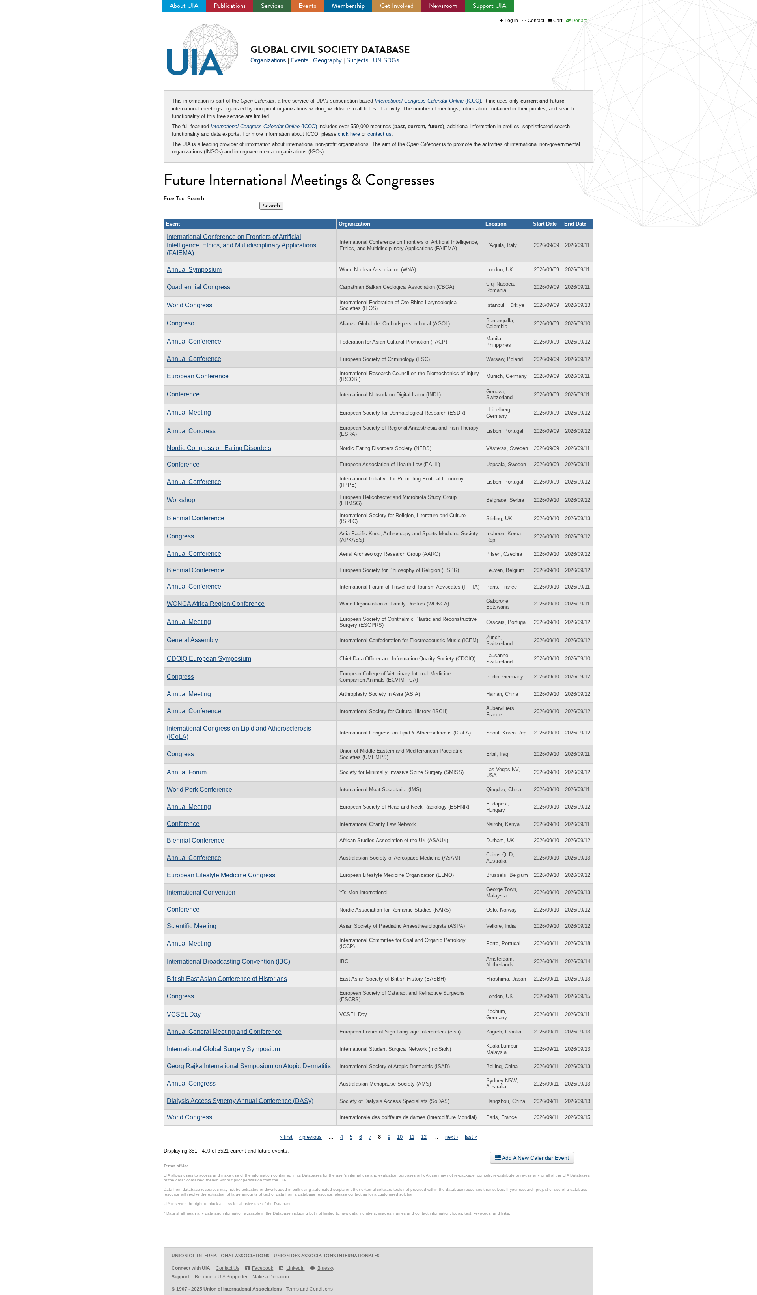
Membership (348, 6)
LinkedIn (295, 1268)
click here (349, 134)
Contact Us (227, 1268)
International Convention (201, 892)
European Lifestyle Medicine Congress (221, 875)
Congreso (180, 323)
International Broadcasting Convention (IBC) (228, 961)
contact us (379, 134)
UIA (193, 45)
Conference (183, 394)
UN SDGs (386, 60)
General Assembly (192, 640)
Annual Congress (191, 431)
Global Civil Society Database (330, 49)
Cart (557, 20)
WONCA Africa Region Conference (216, 603)
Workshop (181, 500)
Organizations (268, 60)
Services (272, 6)
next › (451, 1137)
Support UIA (489, 6)
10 (400, 1137)
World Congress (189, 305)
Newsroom (443, 6)
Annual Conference (194, 341)
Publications (230, 6)
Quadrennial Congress (198, 287)
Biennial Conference (195, 518)
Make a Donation (270, 1277)
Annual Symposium (194, 269)
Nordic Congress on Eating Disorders (219, 448)
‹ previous (310, 1137)
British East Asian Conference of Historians (227, 978)
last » (471, 1137)
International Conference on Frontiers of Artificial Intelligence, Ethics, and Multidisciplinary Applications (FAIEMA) (241, 245)
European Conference (198, 376)
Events (307, 6)
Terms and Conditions (309, 1289)
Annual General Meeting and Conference (224, 1031)
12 (424, 1137)
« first (286, 1137)
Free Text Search (184, 199)
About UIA (184, 6)
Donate (579, 20)
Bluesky (325, 1268)
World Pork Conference (199, 789)
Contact (535, 20)
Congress (180, 536)
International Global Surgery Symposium (223, 1049)
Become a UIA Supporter (221, 1277)
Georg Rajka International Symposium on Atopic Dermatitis (249, 1066)
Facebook (262, 1268)
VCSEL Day (184, 1014)
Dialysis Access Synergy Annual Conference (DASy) (240, 1100)
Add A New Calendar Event (535, 1158)
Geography (327, 60)
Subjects (357, 60)
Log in (511, 20)
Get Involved (397, 6)
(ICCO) (428, 101)
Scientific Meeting (191, 926)
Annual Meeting (189, 412)
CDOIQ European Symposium (209, 658)
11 (411, 1137)
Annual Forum (187, 772)
